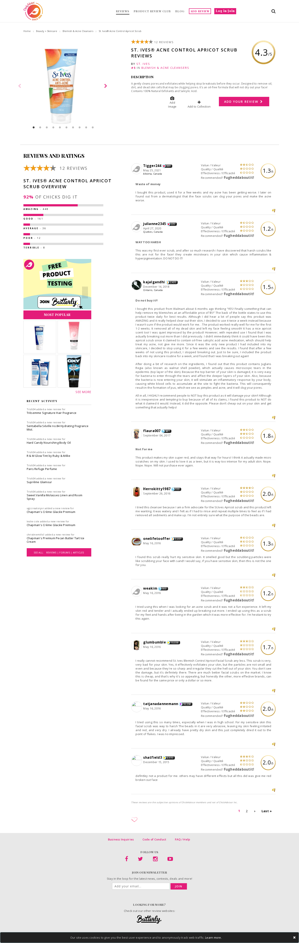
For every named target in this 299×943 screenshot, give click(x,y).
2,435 (173, 282)
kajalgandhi (154, 282)
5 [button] (60, 127)
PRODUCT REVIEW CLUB (152, 11)
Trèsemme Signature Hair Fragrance (52, 413)
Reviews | (53, 552)
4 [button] (53, 127)
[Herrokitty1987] (137, 492)
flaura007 (151, 430)
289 (168, 166)
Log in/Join (225, 11)
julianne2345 (154, 223)
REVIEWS (122, 11)
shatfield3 (152, 757)
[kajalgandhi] (137, 285)
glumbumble (154, 642)
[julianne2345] (137, 227)
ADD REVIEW (199, 11)
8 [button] (79, 127)
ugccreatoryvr (35, 508)
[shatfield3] (137, 761)
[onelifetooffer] (137, 542)
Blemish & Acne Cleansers (78, 31)
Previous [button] (20, 86)
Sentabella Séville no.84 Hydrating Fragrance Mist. (57, 427)
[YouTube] (170, 860)
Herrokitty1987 (157, 488)
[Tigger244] (137, 169)
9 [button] (86, 127)
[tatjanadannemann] (137, 707)
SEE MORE (83, 392)
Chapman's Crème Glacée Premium (51, 512)
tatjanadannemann (160, 703)
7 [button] (73, 127)
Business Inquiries (121, 839)
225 (173, 224)
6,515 (170, 757)
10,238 (187, 704)
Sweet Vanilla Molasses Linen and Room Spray (55, 496)
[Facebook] (126, 860)
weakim (150, 588)
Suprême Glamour (39, 482)
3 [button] (47, 127)
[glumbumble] (137, 645)
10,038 (174, 642)
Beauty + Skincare (46, 31)
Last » (267, 811)
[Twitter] (140, 860)
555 (177, 489)
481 (167, 431)
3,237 (178, 539)
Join (178, 886)
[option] (63, 86)
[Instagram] (155, 860)
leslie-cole (33, 521)
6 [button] (66, 127)
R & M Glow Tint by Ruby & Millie (48, 455)
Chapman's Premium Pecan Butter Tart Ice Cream (55, 539)
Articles (78, 552)
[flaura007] (137, 434)
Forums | (66, 552)
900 (164, 588)
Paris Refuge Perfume (42, 469)
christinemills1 (36, 534)
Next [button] (106, 86)
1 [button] (34, 127)
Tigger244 (152, 165)
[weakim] (137, 592)
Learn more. (213, 937)
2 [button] (40, 127)
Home (27, 31)
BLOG (180, 11)
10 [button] (93, 127)
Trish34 (31, 409)
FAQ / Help (182, 839)
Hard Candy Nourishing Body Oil (49, 442)
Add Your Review (242, 101)
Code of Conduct (154, 839)
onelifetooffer (156, 538)
